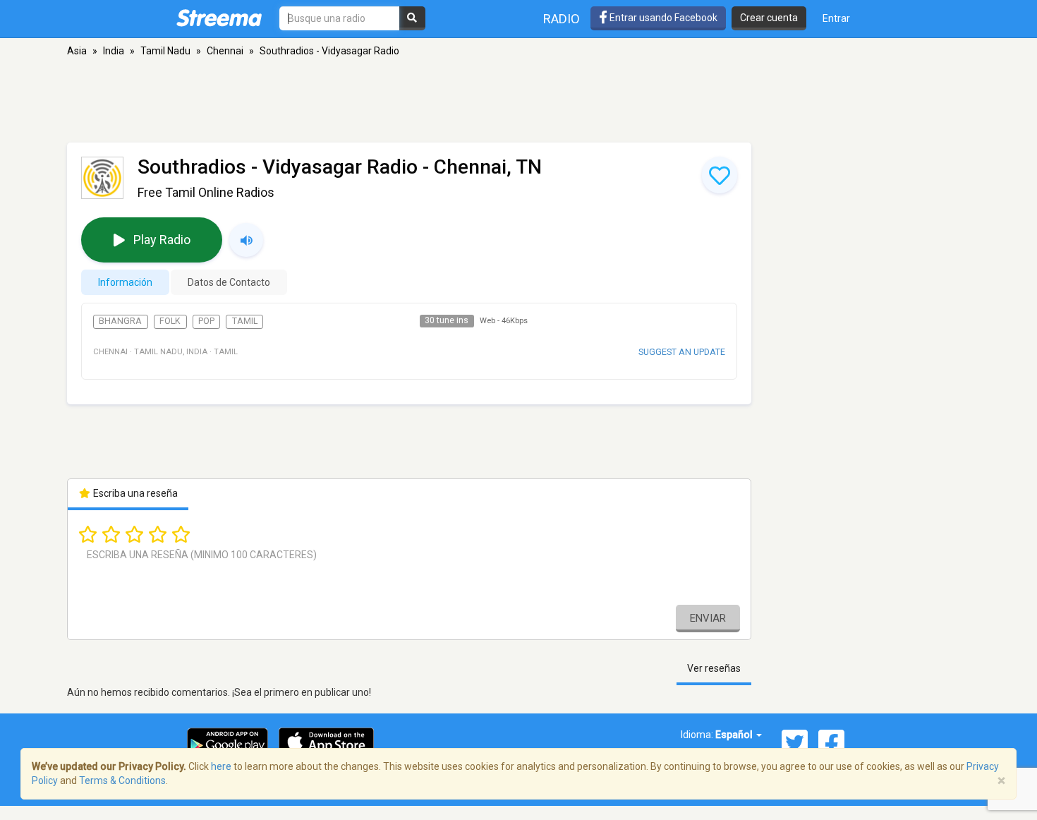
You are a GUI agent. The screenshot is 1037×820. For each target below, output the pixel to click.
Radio (561, 18)
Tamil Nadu (165, 50)
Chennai (225, 50)
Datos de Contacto (229, 282)
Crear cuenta (769, 17)
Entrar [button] (836, 18)
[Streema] (219, 17)
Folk (170, 321)
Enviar (708, 618)
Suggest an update (681, 351)
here (221, 766)
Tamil (244, 321)
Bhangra (120, 321)
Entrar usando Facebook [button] (662, 17)
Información (125, 282)
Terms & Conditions (122, 780)
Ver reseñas (714, 668)
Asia (77, 50)
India (113, 50)
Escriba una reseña (134, 493)
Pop (206, 321)
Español (735, 734)
